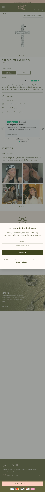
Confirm (22, 252)
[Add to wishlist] (41, 484)
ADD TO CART (20, 484)
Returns (24, 262)
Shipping (18, 262)
